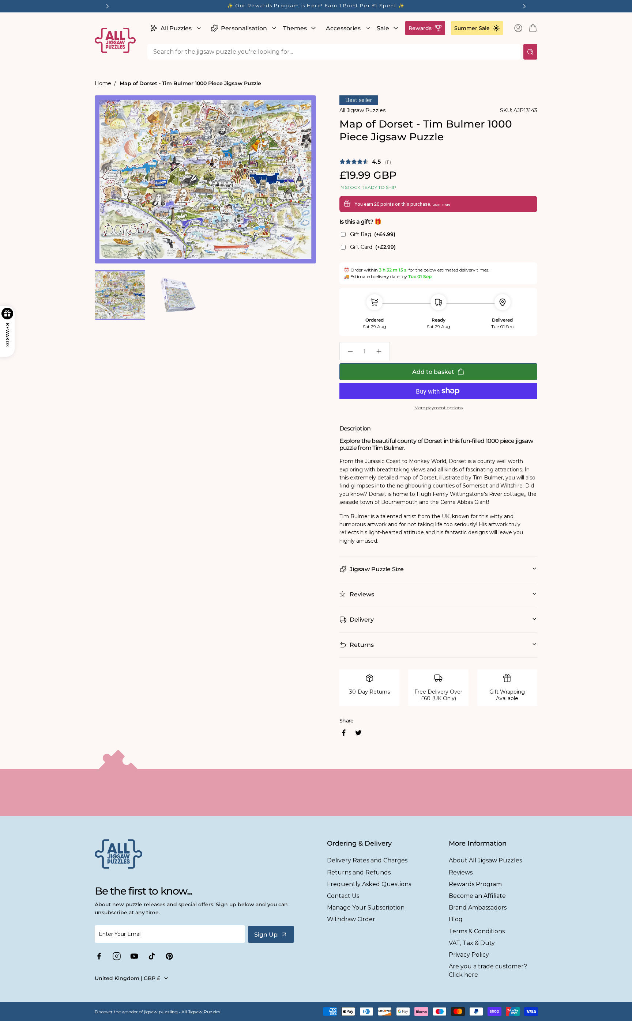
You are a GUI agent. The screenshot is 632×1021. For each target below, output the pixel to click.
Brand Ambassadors (478, 907)
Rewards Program (475, 884)
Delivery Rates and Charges (367, 860)
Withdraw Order (351, 919)
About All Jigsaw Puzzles (485, 860)
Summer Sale (472, 28)
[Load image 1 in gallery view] (120, 294)
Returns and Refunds (359, 872)
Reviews (461, 872)
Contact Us (343, 895)
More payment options (438, 407)
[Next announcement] (524, 6)
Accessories (343, 28)
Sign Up (266, 934)
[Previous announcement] (107, 6)
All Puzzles (176, 28)
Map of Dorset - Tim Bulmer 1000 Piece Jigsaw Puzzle (190, 83)
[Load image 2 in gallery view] (176, 294)
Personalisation (244, 28)
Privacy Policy (469, 954)
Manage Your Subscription (366, 907)
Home (103, 83)
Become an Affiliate (477, 895)
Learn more (441, 204)
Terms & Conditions (477, 931)
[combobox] (333, 52)
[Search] (530, 52)
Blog (456, 919)
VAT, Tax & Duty (472, 943)
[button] (174, 28)
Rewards (420, 28)
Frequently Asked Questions (369, 884)
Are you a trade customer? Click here (488, 970)
